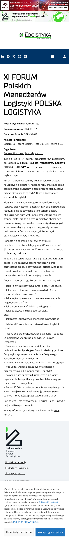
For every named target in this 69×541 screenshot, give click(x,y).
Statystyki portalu (15, 473)
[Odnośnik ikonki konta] (64, 56)
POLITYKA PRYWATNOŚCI (25, 522)
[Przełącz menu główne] (52, 56)
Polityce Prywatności (48, 502)
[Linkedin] (2, 56)
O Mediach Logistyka (17, 468)
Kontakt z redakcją (15, 462)
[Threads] (25, 56)
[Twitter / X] (13, 56)
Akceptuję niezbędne (19, 532)
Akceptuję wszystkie (50, 532)
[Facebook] (8, 56)
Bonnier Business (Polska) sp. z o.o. (23, 153)
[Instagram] (19, 56)
